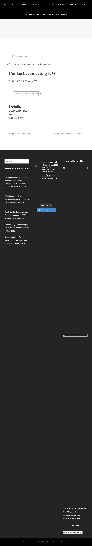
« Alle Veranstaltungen (19, 56)
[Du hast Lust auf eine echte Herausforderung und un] (55, 187)
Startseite (8, 5)
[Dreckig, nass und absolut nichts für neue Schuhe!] (49, 187)
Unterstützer (32, 14)
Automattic (64, 542)
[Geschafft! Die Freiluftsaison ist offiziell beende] (49, 191)
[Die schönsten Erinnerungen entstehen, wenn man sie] (42, 195)
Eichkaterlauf (37, 5)
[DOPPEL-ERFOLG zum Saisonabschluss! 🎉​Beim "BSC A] (55, 191)
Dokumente (47, 14)
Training (60, 5)
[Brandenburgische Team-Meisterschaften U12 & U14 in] (36, 195)
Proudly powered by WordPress (34, 542)
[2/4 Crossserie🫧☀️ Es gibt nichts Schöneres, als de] (42, 187)
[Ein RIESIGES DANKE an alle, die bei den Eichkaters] (42, 183)
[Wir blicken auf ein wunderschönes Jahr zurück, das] (42, 191)
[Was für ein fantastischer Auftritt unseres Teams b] (55, 195)
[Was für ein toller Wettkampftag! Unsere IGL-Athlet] (36, 183)
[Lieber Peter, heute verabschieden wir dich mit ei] (42, 200)
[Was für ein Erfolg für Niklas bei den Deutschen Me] (49, 200)
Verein (50, 5)
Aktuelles (21, 5)
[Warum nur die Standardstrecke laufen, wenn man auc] (36, 187)
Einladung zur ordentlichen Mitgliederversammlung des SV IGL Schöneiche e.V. (16, 199)
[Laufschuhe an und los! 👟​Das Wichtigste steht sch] (49, 183)
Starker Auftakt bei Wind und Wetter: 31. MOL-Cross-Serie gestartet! (15, 240)
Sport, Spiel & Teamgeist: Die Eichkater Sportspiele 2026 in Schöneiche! (16, 215)
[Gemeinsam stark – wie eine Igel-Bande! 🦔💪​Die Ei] (55, 183)
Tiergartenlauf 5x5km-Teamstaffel (68, 134)
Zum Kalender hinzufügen (26, 93)
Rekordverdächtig (77, 5)
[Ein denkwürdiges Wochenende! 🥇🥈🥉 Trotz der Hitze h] (36, 200)
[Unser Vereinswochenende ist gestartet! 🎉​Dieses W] (49, 195)
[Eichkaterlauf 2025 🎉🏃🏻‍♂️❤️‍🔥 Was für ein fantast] (55, 200)
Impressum (61, 14)
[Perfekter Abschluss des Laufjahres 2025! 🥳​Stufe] (36, 191)
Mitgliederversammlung (19, 134)
